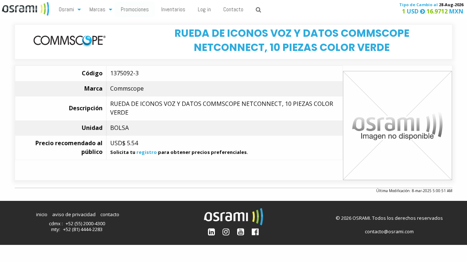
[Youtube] (240, 232)
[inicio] (26, 8)
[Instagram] (226, 232)
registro (146, 152)
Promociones (135, 9)
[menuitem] (68, 9)
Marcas (97, 9)
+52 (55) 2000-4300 (85, 223)
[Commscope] (69, 39)
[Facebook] (255, 232)
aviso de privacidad (74, 214)
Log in (204, 9)
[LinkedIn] (211, 232)
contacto (109, 214)
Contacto (233, 9)
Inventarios (173, 9)
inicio (41, 214)
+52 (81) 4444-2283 (83, 229)
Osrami (66, 9)
